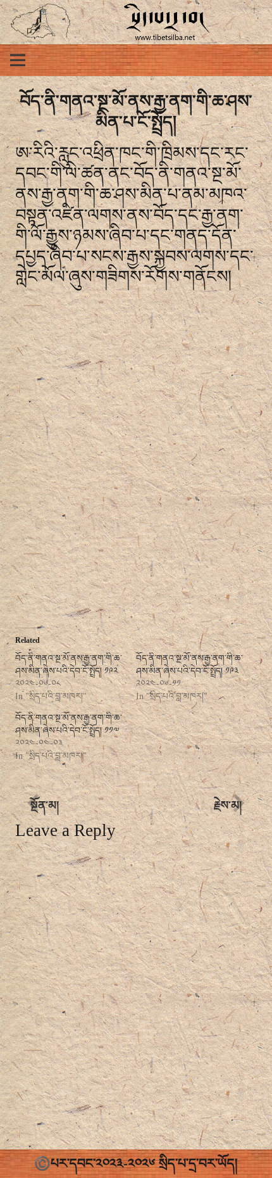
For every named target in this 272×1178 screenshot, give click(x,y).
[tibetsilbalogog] (40, 22)
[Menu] (18, 60)
